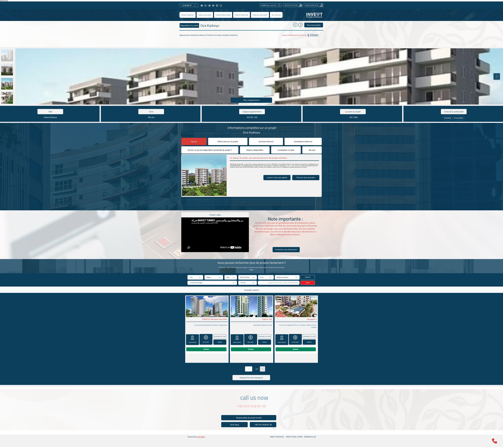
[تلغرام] (209, 5)
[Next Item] (496, 76)
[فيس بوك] (217, 5)
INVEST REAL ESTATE (294, 436)
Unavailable (458, 118)
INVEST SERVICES (277, 436)
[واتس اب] (205, 5)
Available (447, 118)
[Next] (262, 369)
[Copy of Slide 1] (252, 408)
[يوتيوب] (201, 5)
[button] (205, 15)
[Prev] (239, 369)
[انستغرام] (220, 5)
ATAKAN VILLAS (310, 436)
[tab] (194, 141)
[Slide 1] (250, 408)
